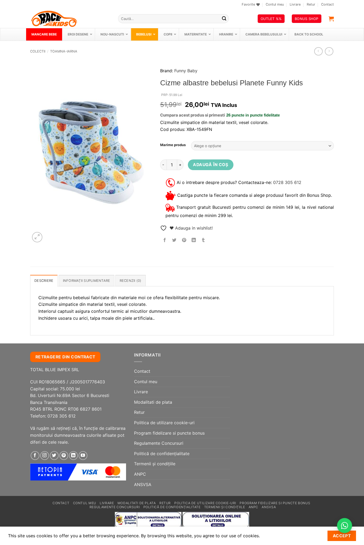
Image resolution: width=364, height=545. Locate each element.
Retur (311, 4)
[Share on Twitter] (174, 240)
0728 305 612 (287, 182)
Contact (327, 4)
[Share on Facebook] (164, 240)
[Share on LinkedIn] (193, 240)
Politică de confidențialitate (161, 453)
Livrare (295, 4)
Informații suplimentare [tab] (86, 281)
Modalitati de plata (153, 402)
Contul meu (275, 4)
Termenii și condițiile (154, 463)
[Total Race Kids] (70, 18)
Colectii (37, 51)
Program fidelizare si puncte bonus (169, 433)
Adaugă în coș (210, 164)
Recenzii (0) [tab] (130, 281)
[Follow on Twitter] (54, 455)
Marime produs (173, 145)
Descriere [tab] (43, 281)
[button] (331, 19)
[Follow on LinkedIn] (73, 455)
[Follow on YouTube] (83, 455)
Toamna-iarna (63, 51)
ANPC (140, 474)
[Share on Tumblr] (203, 240)
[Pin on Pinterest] (184, 240)
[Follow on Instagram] (44, 455)
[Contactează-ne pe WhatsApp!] (344, 525)
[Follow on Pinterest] (63, 455)
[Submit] (224, 18)
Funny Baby (185, 70)
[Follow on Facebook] (35, 455)
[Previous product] (329, 51)
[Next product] (318, 51)
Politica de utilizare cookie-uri (164, 422)
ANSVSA (142, 484)
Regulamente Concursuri (158, 443)
